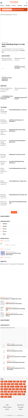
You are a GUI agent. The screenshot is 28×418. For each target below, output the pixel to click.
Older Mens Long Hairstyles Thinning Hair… (15, 309)
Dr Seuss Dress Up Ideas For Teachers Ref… (16, 357)
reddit (5, 391)
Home (7, 405)
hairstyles (17, 386)
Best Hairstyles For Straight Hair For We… (11, 298)
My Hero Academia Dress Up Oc (15, 351)
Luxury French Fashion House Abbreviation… (13, 254)
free (24, 384)
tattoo (11, 394)
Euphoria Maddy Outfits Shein (14, 345)
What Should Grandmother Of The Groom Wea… (16, 368)
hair (8, 386)
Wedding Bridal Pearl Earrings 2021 (18, 194)
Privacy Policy (20, 405)
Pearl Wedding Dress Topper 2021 (17, 181)
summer (6, 394)
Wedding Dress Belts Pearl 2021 (20, 67)
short (16, 391)
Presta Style (10, 415)
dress (4, 234)
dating (4, 229)
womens (9, 396)
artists (5, 231)
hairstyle (12, 386)
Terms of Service (7, 407)
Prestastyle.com (20, 415)
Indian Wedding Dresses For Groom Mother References (7, 97)
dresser (16, 384)
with (5, 396)
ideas (22, 386)
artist (2, 381)
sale (8, 391)
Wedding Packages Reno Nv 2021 (21, 98)
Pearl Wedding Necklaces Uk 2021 (17, 168)
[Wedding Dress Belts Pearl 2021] (20, 61)
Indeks (20, 409)
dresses (5, 226)
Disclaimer (20, 407)
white (2, 396)
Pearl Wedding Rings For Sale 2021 (13, 45)
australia (10, 381)
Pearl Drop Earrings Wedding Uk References (7, 79)
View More (14, 212)
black (24, 381)
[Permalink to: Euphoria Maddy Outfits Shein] (14, 334)
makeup (5, 389)
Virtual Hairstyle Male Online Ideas (16, 362)
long (2, 389)
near (13, 389)
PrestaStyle (14, 2)
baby (14, 381)
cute (5, 384)
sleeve (2, 394)
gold (2, 386)
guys (5, 386)
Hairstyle (3, 297)
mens (10, 389)
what (24, 394)
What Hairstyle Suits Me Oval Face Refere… (14, 315)
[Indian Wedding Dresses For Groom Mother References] (7, 91)
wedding (5, 223)
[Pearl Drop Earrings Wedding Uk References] (7, 66)
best (21, 381)
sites (22, 391)
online (17, 389)
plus (2, 391)
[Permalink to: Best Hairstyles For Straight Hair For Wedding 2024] (14, 279)
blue (2, 384)
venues (14, 394)
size (25, 391)
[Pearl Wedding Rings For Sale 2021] (14, 27)
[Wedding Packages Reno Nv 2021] (21, 91)
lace (25, 386)
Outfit (2, 240)
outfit (21, 389)
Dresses (8, 355)
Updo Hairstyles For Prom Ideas (14, 303)
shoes (12, 391)
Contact (7, 409)
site (18, 391)
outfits (24, 389)
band (18, 381)
